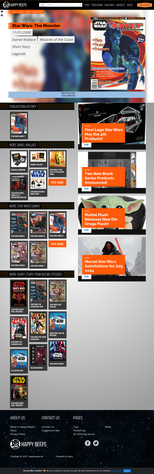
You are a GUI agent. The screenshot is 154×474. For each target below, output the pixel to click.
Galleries (109, 5)
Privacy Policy (17, 434)
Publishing (79, 430)
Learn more (116, 470)
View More (57, 182)
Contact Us (48, 426)
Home (14, 11)
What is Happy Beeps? (22, 426)
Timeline (28, 11)
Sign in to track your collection (68, 94)
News (130, 5)
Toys (86, 5)
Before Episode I (37, 11)
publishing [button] (97, 5)
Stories (21, 11)
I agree (127, 471)
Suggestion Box (50, 430)
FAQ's (13, 430)
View (86, 144)
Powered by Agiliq (64, 456)
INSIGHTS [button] (120, 5)
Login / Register (144, 5)
